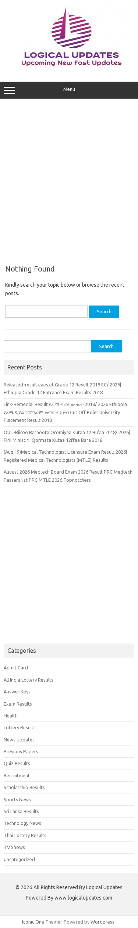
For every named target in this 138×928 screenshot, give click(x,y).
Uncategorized (19, 859)
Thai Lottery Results (25, 835)
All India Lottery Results (28, 679)
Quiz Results (17, 763)
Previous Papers (21, 751)
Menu (69, 89)
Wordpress (102, 921)
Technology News (22, 823)
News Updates (19, 739)
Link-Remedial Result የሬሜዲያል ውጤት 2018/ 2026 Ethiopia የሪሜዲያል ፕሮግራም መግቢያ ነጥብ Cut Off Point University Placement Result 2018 (65, 412)
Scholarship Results (24, 787)
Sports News (17, 799)
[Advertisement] (69, 179)
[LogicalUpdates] (69, 66)
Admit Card (16, 667)
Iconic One (33, 921)
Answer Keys (17, 691)
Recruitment (17, 775)
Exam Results (18, 703)
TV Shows (14, 847)
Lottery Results (20, 727)
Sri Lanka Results (21, 811)
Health (11, 715)
